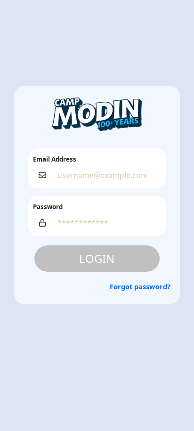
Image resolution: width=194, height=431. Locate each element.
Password (48, 207)
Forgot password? (140, 286)
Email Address (54, 159)
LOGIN (96, 258)
